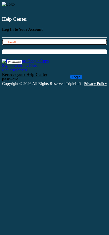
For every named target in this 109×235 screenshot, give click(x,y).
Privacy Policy (95, 83)
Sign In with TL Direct (20, 65)
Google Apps (37, 61)
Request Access (14, 70)
